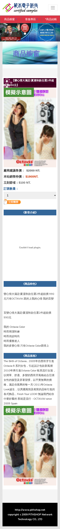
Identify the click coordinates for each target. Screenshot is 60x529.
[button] (10, 19)
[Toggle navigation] (53, 7)
